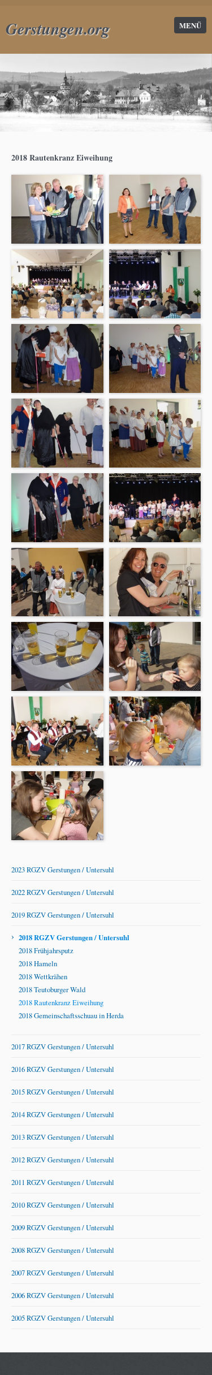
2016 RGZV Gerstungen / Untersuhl (62, 1069)
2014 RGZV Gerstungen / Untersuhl (62, 1114)
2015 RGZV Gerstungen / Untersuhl (62, 1092)
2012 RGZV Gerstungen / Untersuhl (62, 1160)
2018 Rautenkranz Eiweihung (61, 1002)
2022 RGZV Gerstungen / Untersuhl (62, 892)
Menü (190, 25)
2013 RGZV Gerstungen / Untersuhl (62, 1137)
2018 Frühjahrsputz (46, 950)
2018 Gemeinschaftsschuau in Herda (71, 1015)
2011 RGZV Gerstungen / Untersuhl (62, 1182)
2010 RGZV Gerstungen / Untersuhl (62, 1205)
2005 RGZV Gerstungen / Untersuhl (62, 1318)
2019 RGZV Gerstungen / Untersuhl (62, 915)
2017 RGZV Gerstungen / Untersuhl (62, 1046)
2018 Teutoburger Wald (52, 989)
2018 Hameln (38, 963)
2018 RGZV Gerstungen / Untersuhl (74, 937)
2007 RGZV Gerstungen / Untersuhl (62, 1273)
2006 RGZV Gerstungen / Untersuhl (62, 1295)
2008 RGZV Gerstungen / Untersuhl (62, 1250)
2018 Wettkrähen (43, 976)
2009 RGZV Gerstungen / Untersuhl (62, 1227)
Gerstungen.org (58, 28)
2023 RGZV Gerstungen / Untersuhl (62, 869)
